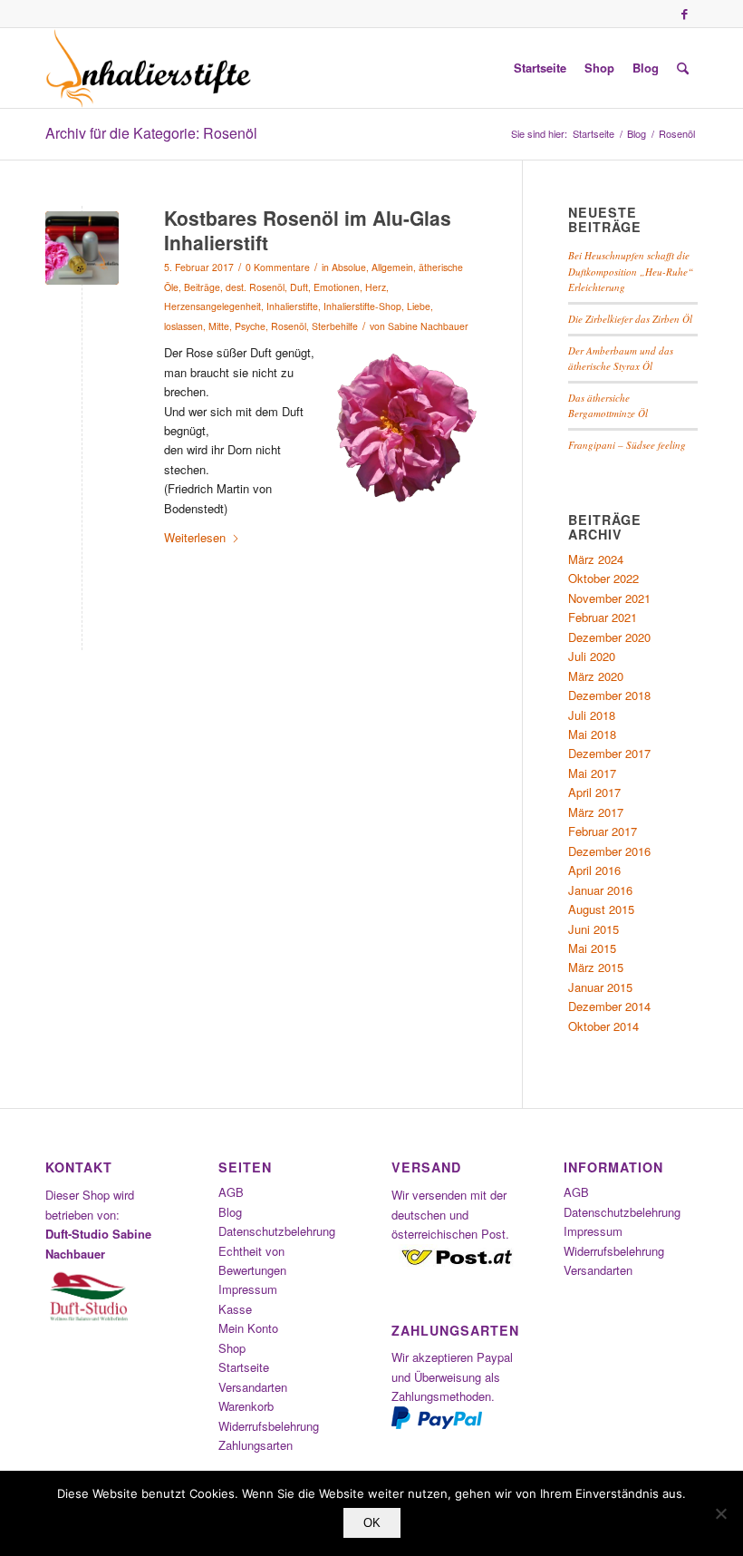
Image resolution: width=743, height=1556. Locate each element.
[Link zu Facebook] (684, 13)
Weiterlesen (195, 537)
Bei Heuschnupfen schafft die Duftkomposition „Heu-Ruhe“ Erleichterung (630, 271)
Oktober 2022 (603, 578)
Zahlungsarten (255, 1445)
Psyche (250, 326)
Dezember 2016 (609, 851)
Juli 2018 (591, 715)
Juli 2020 (591, 656)
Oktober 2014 (603, 1026)
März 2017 (595, 812)
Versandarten (252, 1387)
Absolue (349, 267)
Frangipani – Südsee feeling (627, 445)
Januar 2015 (600, 987)
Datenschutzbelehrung (276, 1231)
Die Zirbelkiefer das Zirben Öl (630, 319)
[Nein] (720, 1513)
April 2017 (594, 792)
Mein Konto (248, 1328)
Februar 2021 (602, 617)
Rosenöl (288, 326)
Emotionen (337, 287)
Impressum (247, 1289)
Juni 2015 (593, 929)
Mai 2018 (592, 734)
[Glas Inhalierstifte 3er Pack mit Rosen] (82, 248)
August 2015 (601, 909)
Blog (230, 1211)
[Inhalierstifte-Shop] (148, 68)
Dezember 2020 (609, 637)
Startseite (243, 1367)
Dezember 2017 (609, 753)
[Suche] (683, 68)
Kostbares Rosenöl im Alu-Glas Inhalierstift (307, 230)
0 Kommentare (278, 267)
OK (372, 1523)
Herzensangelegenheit (212, 306)
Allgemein (392, 267)
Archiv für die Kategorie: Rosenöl (151, 132)
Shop (232, 1348)
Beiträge (202, 287)
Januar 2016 (600, 890)
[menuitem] (540, 68)
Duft (299, 287)
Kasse (235, 1309)
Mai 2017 (592, 773)
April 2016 (594, 870)
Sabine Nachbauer (428, 326)
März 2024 (595, 559)
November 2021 (609, 598)
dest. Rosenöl (255, 287)
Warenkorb (246, 1406)
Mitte (218, 326)
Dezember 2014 (609, 1006)
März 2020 (595, 676)
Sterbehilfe (335, 326)
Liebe (418, 306)
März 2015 (595, 967)
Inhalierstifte (292, 306)
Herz (375, 287)
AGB (231, 1192)
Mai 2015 (592, 948)
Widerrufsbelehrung (268, 1425)
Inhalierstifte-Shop (362, 306)
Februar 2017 (602, 831)
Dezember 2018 (609, 695)
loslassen (183, 326)
